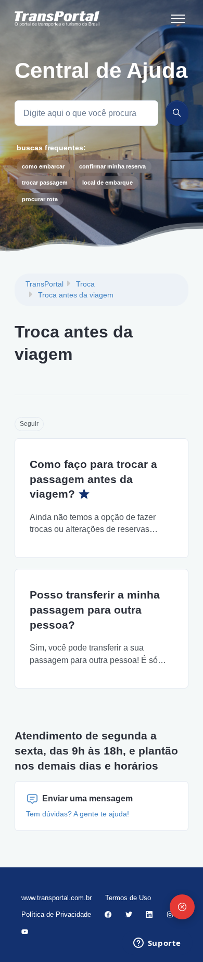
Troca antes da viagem (75, 295)
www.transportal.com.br (56, 898)
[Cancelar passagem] (182, 906)
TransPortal (45, 284)
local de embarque (107, 182)
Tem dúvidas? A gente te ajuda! (77, 814)
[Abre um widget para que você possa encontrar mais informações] (157, 944)
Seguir (29, 423)
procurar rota (40, 199)
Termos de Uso (128, 898)
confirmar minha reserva (112, 166)
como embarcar (43, 166)
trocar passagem (45, 182)
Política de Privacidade (56, 914)
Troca (85, 284)
